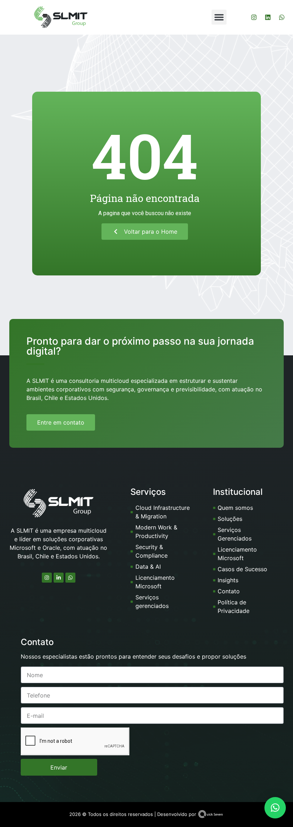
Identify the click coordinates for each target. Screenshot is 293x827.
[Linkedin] (268, 17)
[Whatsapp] (281, 17)
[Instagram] (254, 17)
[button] (219, 17)
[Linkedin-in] (59, 578)
